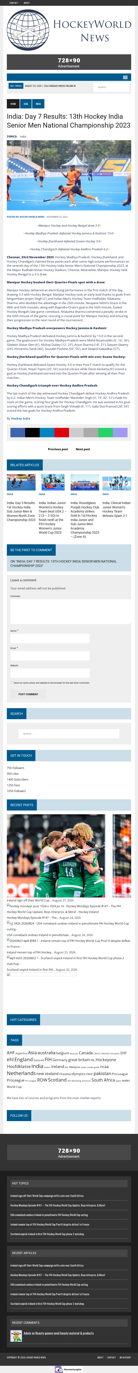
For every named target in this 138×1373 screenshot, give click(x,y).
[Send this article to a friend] (76, 432)
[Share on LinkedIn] (47, 432)
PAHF (89, 1074)
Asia (26, 104)
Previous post (58, 449)
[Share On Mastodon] (120, 432)
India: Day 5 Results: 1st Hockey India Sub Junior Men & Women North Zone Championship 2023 (21, 511)
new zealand (47, 1073)
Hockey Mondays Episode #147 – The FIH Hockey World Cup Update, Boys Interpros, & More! (57, 1205)
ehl (10, 1059)
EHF (123, 1053)
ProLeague (15, 1080)
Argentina (21, 1053)
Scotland (57, 1079)
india (23, 136)
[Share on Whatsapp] (105, 432)
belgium (62, 1053)
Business (74, 1053)
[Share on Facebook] (17, 432)
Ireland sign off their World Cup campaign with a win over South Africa (47, 1196)
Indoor (47, 1067)
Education (115, 1053)
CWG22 (96, 1053)
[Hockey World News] (69, 30)
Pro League (30, 1080)
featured (39, 1060)
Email (13, 648)
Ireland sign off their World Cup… (29, 900)
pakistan (102, 1073)
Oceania (65, 1074)
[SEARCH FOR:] (111, 87)
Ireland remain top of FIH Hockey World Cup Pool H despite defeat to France (49, 1224)
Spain (118, 1080)
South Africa (103, 1080)
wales (126, 1080)
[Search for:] (69, 733)
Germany (60, 1059)
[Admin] (16, 1339)
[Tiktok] (103, 2)
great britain (79, 1059)
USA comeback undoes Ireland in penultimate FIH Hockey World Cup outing (49, 1215)
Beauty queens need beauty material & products (64, 1333)
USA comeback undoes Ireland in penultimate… (39, 935)
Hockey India (20, 418)
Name (13, 631)
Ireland (57, 1066)
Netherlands (21, 1073)
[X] (111, 2)
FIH (48, 1059)
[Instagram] (96, 2)
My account (125, 1357)
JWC (66, 1067)
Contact (14, 2)
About (27, 2)
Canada (86, 1052)
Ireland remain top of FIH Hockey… (30, 952)
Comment (15, 596)
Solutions (86, 1080)
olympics (78, 1073)
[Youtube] (119, 2)
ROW (42, 1080)
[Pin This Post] (61, 432)
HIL (93, 1060)
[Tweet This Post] (32, 432)
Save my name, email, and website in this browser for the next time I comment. (52, 683)
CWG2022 (105, 1053)
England (23, 1059)
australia (47, 1052)
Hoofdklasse (19, 1066)
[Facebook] (127, 2)
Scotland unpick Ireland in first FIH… (31, 970)
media (83, 1067)
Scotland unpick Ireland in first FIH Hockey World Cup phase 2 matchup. (47, 1234)
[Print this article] (91, 432)
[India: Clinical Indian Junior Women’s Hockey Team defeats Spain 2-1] (116, 488)
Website (14, 665)
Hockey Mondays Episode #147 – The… (33, 918)
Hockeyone (106, 1059)
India (10, 494)
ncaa (104, 1066)
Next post (83, 449)
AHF (11, 1053)
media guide (93, 1067)
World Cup (14, 1086)
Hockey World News (32, 216)
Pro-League (120, 1074)
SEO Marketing (74, 1080)
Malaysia (74, 1067)
